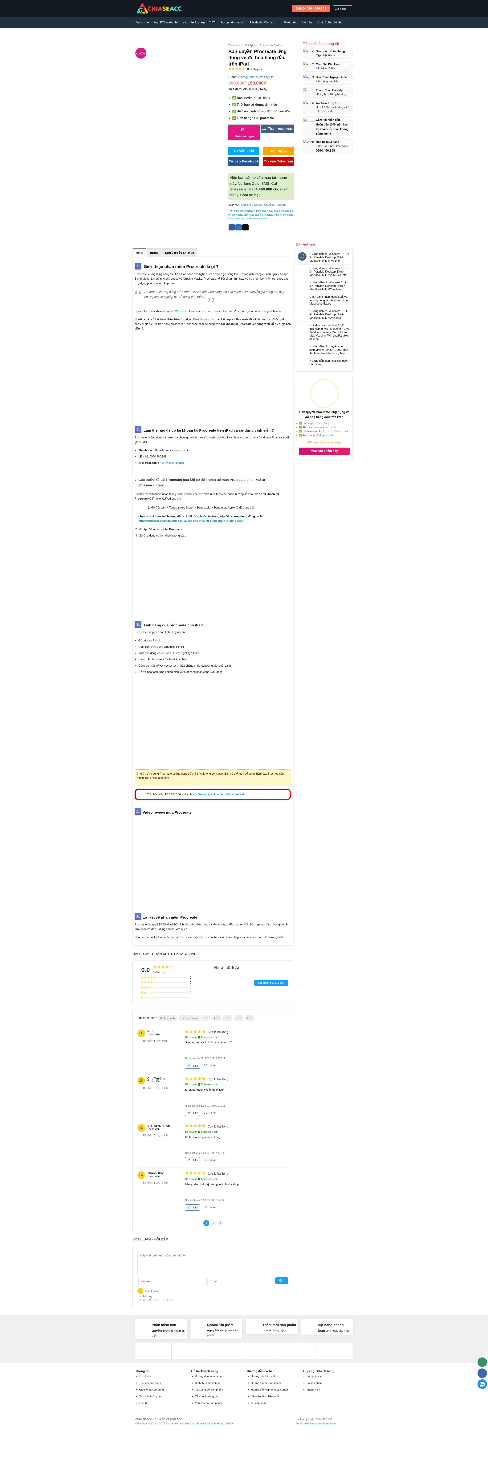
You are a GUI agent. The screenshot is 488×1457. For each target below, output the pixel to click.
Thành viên (313, 1389)
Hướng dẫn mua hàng (208, 1376)
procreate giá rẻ (273, 214)
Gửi (281, 1280)
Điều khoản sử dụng (151, 1389)
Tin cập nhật (258, 1403)
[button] (342, 8)
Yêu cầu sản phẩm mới (265, 1396)
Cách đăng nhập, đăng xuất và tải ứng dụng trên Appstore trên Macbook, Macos (328, 300)
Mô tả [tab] (139, 252)
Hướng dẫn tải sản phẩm (266, 1383)
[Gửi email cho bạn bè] (245, 227)
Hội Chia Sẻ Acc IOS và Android (204, 1423)
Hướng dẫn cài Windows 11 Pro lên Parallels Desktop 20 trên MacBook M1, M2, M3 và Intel (329, 271)
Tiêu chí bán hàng (150, 1383)
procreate (237, 214)
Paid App (281, 204)
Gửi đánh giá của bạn (271, 982)
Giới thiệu (290, 22)
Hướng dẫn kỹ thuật (263, 1376)
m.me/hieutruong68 (172, 462)
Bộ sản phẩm (315, 1383)
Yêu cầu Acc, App (194, 22)
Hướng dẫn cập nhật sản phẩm (270, 1389)
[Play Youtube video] (213, 861)
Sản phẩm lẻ (314, 1376)
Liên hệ (307, 22)
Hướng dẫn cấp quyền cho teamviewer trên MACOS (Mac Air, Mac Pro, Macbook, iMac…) (329, 350)
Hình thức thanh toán (208, 1383)
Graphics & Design (270, 45)
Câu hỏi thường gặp (207, 1396)
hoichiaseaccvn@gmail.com (320, 1423)
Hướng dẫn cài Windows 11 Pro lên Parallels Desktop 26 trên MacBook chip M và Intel (329, 257)
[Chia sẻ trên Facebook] (232, 227)
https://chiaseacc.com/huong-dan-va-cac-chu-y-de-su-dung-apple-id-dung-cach (190, 520)
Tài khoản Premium (263, 22)
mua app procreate (244, 210)
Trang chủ (142, 22)
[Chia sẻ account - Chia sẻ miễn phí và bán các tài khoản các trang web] (158, 8)
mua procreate (264, 210)
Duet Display (201, 319)
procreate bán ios (253, 214)
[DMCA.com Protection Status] (324, 1439)
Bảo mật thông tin (150, 1396)
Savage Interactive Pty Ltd (256, 77)
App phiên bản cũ (233, 22)
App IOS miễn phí (166, 22)
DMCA (230, 1423)
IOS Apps (250, 45)
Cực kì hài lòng (218, 1032)
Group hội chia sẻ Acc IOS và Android (221, 794)
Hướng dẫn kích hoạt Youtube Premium (328, 362)
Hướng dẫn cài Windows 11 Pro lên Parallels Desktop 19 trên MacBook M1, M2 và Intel (329, 286)
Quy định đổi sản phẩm (209, 1389)
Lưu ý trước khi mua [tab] (179, 252)
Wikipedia (181, 311)
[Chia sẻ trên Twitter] (238, 227)
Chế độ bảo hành (329, 22)
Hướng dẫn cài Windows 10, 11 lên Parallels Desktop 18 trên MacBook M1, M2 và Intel (328, 314)
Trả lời (141, 1300)
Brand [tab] (154, 252)
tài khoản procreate (256, 218)
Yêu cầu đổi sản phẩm (208, 1403)
